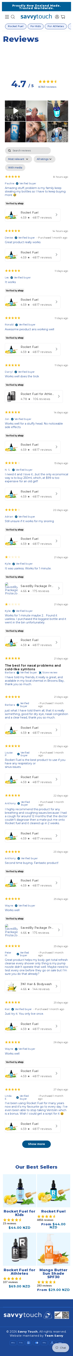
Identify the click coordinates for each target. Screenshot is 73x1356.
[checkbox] (15, 167)
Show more (36, 1144)
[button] (7, 17)
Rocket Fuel (16, 26)
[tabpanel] (36, 649)
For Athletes (56, 26)
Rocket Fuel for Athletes (19, 1271)
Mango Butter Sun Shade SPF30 (54, 1273)
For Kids (36, 26)
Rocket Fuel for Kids (19, 1213)
